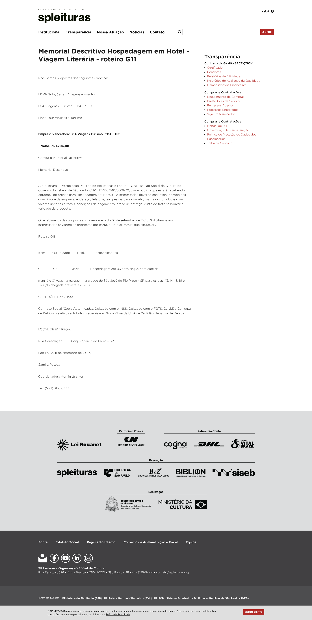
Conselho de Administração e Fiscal (151, 542)
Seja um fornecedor (221, 114)
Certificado (215, 67)
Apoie (267, 32)
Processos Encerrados (222, 109)
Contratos (214, 72)
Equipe (191, 542)
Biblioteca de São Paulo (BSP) (82, 598)
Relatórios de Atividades (224, 76)
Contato (157, 32)
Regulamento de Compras (225, 96)
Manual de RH (217, 125)
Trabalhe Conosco (219, 143)
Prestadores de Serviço (223, 101)
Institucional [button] (49, 32)
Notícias (136, 32)
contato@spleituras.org (172, 572)
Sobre (42, 542)
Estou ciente (254, 612)
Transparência (78, 32)
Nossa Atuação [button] (110, 32)
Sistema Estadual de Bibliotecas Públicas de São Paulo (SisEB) (207, 598)
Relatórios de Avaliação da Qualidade (233, 80)
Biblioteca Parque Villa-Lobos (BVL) (128, 598)
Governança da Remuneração (228, 130)
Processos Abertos (220, 105)
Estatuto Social (67, 542)
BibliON (159, 598)
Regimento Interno (101, 542)
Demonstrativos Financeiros (226, 85)
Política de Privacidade (118, 614)
